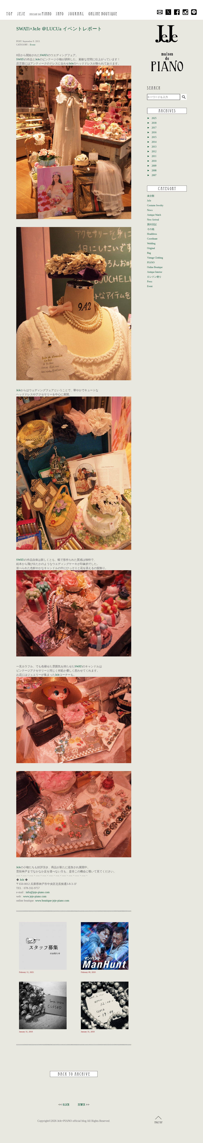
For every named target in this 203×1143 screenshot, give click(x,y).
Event (32, 44)
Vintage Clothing (155, 257)
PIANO (151, 262)
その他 (150, 229)
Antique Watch (154, 215)
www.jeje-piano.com (34, 896)
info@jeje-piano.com (38, 892)
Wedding (151, 243)
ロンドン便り (154, 276)
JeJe (37, 59)
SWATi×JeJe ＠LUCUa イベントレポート (59, 28)
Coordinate (152, 238)
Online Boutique (155, 267)
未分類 (150, 195)
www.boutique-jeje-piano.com (52, 900)
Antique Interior (154, 272)
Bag (149, 253)
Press (149, 281)
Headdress (152, 234)
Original (151, 248)
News (150, 210)
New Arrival (153, 219)
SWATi (44, 55)
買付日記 (152, 224)
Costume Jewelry (155, 205)
